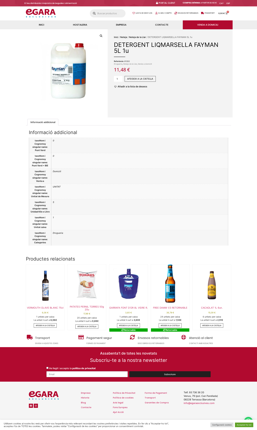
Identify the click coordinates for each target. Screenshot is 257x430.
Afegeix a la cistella (140, 78)
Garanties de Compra (157, 402)
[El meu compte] (156, 13)
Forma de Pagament (156, 392)
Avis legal (118, 402)
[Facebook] (31, 406)
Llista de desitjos (144, 13)
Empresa (121, 24)
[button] (101, 36)
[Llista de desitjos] (134, 13)
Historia (85, 397)
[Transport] (202, 13)
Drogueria (118, 64)
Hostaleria (80, 24)
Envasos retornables (188, 13)
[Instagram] (36, 406)
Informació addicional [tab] (42, 122)
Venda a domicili (207, 24)
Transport (209, 13)
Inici (41, 24)
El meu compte (165, 13)
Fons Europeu (120, 407)
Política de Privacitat (124, 392)
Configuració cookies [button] (222, 425)
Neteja (123, 37)
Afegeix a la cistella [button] (45, 325)
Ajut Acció (118, 412)
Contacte (161, 24)
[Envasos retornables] (176, 13)
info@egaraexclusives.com (199, 403)
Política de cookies (123, 397)
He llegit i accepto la (72, 368)
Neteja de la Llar (137, 37)
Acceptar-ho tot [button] (244, 425)
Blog (83, 402)
